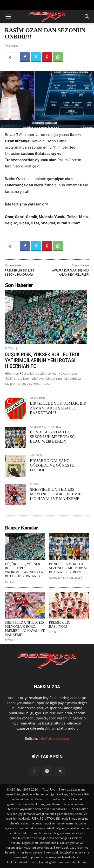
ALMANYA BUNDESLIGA (45, 427)
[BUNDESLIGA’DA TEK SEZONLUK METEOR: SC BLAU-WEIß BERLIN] (15, 437)
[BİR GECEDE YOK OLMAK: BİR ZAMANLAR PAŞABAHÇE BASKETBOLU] (15, 408)
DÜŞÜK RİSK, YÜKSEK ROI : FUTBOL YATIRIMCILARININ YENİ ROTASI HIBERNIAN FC (43, 360)
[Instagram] (47, 771)
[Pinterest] (47, 57)
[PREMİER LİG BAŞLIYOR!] (69, 605)
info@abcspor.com (54, 738)
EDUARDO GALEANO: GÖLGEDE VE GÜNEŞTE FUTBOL (52, 465)
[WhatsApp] (58, 57)
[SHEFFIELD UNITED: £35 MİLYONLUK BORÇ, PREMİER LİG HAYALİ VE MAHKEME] (15, 494)
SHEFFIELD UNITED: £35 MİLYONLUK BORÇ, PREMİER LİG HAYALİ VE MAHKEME (57, 494)
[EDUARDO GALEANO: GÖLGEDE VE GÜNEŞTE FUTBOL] (15, 465)
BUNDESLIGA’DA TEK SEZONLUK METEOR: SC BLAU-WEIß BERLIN (52, 436)
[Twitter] (36, 57)
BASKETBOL (38, 398)
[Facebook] (25, 57)
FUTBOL (10, 348)
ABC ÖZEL (36, 455)
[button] (8, 16)
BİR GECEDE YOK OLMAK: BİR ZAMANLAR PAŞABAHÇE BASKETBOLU (58, 408)
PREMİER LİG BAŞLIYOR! (59, 624)
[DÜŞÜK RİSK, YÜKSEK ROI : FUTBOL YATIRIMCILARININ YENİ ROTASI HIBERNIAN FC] (46, 317)
